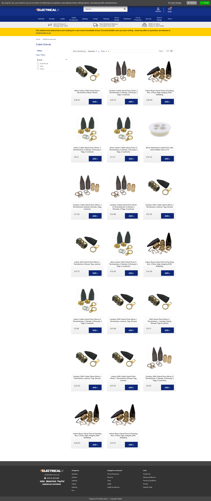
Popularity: (91, 51)
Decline (193, 3)
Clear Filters (40, 55)
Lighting (85, 19)
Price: (103, 51)
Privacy (145, 484)
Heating (106, 19)
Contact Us (146, 474)
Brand (39, 60)
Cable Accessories (73, 18)
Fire (73, 490)
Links (145, 470)
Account (158, 11)
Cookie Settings (175, 3)
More (170, 19)
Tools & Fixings (159, 18)
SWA (41, 66)
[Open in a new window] (101, 58)
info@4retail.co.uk (43, 33)
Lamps (95, 19)
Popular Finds (147, 487)
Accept (206, 3)
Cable (62, 19)
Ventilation (127, 19)
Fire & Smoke (116, 18)
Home (38, 39)
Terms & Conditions (149, 480)
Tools (109, 480)
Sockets (52, 19)
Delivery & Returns (149, 477)
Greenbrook (44, 63)
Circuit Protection (138, 18)
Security (148, 19)
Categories (75, 470)
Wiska (42, 69)
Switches (41, 19)
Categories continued (114, 470)
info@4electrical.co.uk (51, 475)
